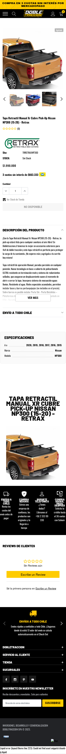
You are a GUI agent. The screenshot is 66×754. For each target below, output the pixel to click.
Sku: (5, 152)
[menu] (5, 13)
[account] (53, 14)
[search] (14, 13)
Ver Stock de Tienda (15, 199)
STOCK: (6, 158)
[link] (17, 99)
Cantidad (6, 183)
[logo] (33, 13)
